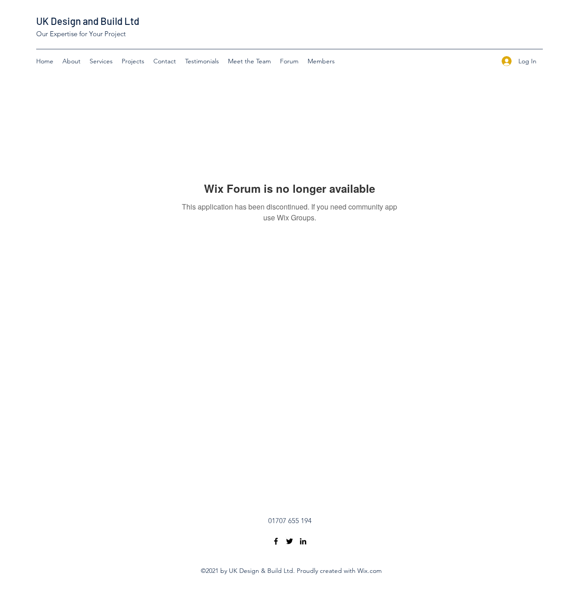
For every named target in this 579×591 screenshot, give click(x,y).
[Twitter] (289, 541)
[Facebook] (275, 541)
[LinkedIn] (303, 541)
